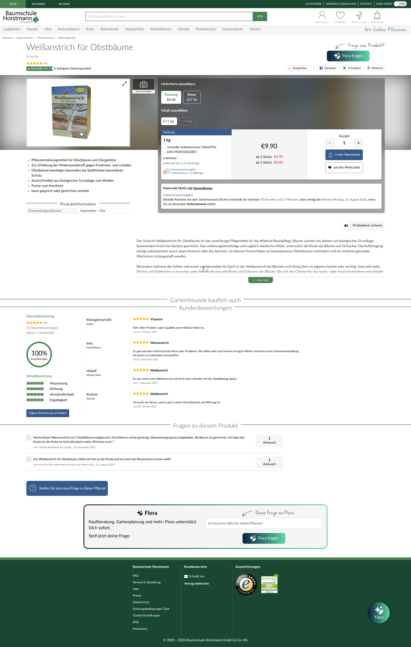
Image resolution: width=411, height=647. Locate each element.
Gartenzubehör (232, 29)
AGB (136, 622)
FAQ (135, 575)
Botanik (64, 4)
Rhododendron (206, 29)
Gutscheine (313, 4)
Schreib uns (196, 576)
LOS (260, 16)
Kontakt (366, 4)
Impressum (140, 628)
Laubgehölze (12, 29)
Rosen (90, 29)
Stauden (32, 29)
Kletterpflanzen (160, 29)
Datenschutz (141, 602)
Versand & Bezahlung (341, 4)
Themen (255, 29)
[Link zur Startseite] (21, 16)
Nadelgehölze (134, 29)
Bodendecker (110, 29)
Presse (137, 595)
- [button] (330, 143)
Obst (48, 29)
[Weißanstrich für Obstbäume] (78, 112)
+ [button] (358, 143)
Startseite (7, 38)
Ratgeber (38, 4)
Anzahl (344, 136)
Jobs (136, 589)
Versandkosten (203, 188)
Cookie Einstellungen (146, 615)
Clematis (183, 29)
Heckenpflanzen (69, 29)
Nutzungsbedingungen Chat (151, 608)
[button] (298, 68)
